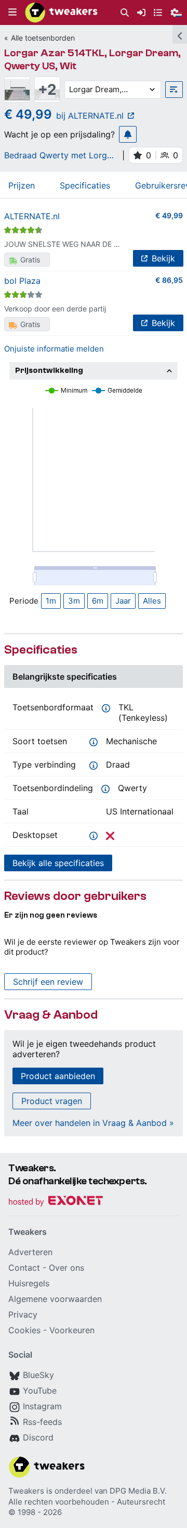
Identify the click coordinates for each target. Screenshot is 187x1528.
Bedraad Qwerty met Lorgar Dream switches (59, 155)
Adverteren (30, 1252)
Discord (38, 1437)
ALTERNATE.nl (32, 216)
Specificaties (85, 185)
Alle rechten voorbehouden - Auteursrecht (86, 1502)
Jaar (123, 601)
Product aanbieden (58, 1076)
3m (74, 601)
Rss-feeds (42, 1422)
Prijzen (21, 185)
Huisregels (28, 1283)
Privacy (22, 1314)
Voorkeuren (72, 1330)
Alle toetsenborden (43, 37)
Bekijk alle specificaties (58, 863)
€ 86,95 (169, 279)
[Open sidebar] (179, 34)
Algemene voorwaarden (55, 1299)
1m (51, 601)
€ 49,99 (169, 215)
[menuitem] (124, 13)
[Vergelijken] (174, 89)
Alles (152, 601)
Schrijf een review (48, 981)
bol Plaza (22, 280)
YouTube (40, 1390)
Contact (24, 1267)
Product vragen (51, 1101)
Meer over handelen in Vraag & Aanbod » (93, 1123)
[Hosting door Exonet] (55, 1202)
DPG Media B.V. (138, 1491)
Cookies (24, 1330)
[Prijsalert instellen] (128, 134)
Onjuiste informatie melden (54, 349)
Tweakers (26, 1491)
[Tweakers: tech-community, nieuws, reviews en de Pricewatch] (61, 12)
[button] (12, 12)
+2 (47, 89)
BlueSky (38, 1375)
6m (97, 601)
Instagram (42, 1406)
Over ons (66, 1267)
